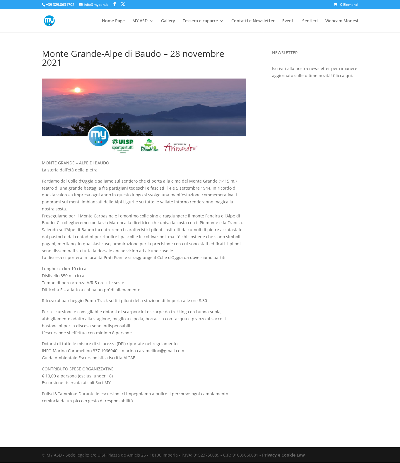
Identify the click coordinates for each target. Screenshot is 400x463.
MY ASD (140, 21)
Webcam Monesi (341, 21)
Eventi (288, 21)
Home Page (113, 21)
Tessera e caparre (200, 21)
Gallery (168, 21)
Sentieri (310, 21)
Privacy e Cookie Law (283, 455)
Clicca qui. (343, 75)
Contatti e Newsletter (253, 21)
